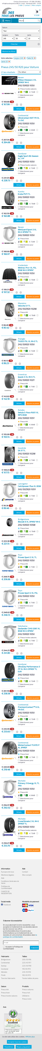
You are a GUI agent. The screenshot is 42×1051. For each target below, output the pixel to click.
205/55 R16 (26, 959)
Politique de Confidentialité (6, 887)
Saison (4, 27)
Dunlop (3, 966)
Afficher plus (30, 1037)
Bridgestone (5, 959)
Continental (5, 963)
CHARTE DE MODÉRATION (6, 892)
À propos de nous (7, 872)
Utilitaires (25, 996)
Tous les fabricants (8, 978)
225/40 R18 (26, 966)
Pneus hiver (5, 993)
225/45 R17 (26, 963)
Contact (27, 5)
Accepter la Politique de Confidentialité (13, 948)
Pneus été (5, 989)
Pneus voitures (27, 989)
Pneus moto (26, 999)
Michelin (4, 972)
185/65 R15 (26, 975)
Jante (29, 35)
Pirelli (3, 975)
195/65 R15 (26, 969)
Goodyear (4, 969)
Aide (21, 5)
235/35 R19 (26, 972)
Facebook (7, 905)
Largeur (5, 35)
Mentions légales (7, 875)
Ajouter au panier (33, 109)
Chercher (14, 44)
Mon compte (36, 5)
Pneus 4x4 (26, 993)
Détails (19, 109)
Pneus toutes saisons (9, 996)
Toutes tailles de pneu (30, 978)
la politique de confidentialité (20, 936)
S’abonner (34, 948)
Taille (17, 35)
